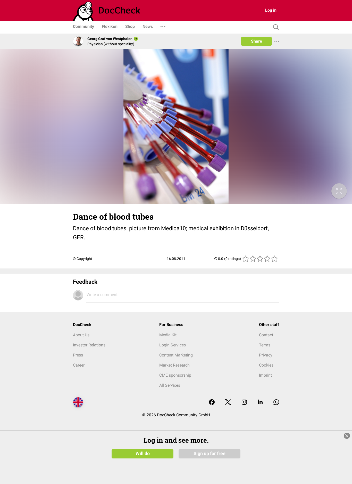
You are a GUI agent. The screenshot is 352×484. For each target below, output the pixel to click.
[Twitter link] (228, 402)
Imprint (265, 375)
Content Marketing (176, 355)
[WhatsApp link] (276, 402)
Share (256, 41)
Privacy (265, 355)
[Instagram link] (244, 402)
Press (78, 355)
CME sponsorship (175, 375)
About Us (81, 334)
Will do (143, 453)
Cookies (266, 365)
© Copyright (82, 259)
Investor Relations (89, 345)
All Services (169, 385)
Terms (264, 345)
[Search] (274, 27)
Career (79, 365)
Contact (266, 334)
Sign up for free (209, 453)
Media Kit (168, 334)
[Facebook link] (212, 402)
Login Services (172, 345)
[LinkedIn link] (260, 402)
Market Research (174, 365)
